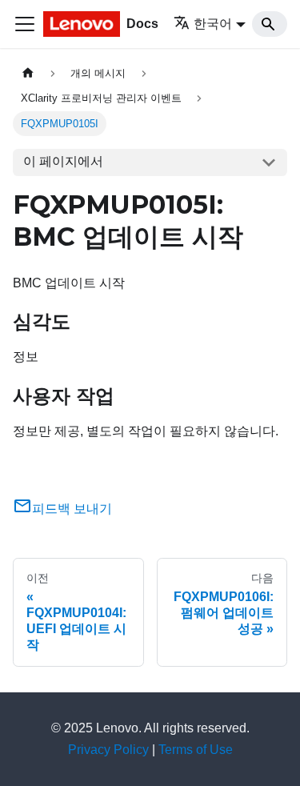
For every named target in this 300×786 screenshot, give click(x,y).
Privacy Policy (108, 749)
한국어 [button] (213, 23)
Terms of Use (195, 749)
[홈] (28, 73)
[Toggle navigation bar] (25, 24)
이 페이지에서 (63, 161)
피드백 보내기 (72, 508)
